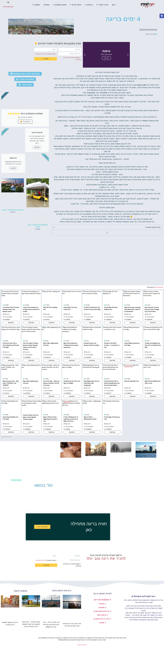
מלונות (11, 6)
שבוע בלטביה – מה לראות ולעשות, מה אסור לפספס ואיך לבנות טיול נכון (31, 624)
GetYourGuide (159, 287)
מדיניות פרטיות (82, 645)
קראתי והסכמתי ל (45, 54)
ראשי (113, 5)
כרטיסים (90, 5)
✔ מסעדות (102, 607)
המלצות (37, 5)
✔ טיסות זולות (102, 615)
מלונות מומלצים (60, 5)
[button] (162, 16)
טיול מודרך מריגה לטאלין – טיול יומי (13, 210)
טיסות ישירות (76, 5)
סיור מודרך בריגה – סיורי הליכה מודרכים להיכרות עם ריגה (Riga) (51, 624)
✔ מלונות (102, 604)
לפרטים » (37, 229)
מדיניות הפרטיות (40, 54)
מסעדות (46, 5)
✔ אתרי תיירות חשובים (102, 619)
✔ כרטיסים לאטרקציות (102, 611)
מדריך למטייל (103, 5)
